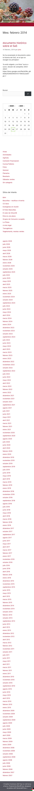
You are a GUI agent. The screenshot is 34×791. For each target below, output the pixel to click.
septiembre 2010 (9, 686)
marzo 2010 (7, 701)
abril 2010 (6, 698)
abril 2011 (6, 664)
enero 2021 (7, 429)
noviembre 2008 (9, 751)
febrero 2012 (7, 646)
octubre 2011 (7, 652)
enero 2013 (7, 630)
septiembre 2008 (9, 757)
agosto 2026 (7, 241)
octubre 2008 (8, 754)
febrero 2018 (7, 522)
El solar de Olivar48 (10, 213)
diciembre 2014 (8, 605)
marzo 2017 (7, 550)
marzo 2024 (7, 318)
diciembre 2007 (8, 772)
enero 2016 (7, 578)
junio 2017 (6, 541)
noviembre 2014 (9, 609)
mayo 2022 (7, 380)
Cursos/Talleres (8, 164)
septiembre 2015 (9, 587)
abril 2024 (6, 315)
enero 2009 (7, 744)
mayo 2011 (7, 661)
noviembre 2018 (8, 494)
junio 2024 (6, 309)
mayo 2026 (7, 250)
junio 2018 (6, 510)
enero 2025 (7, 294)
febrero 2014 (7, 615)
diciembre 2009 (8, 711)
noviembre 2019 (9, 460)
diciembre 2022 (8, 361)
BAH (4, 197)
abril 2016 (6, 572)
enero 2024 (7, 324)
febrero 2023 (7, 355)
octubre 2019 (7, 463)
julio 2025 (6, 275)
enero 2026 (7, 263)
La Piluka (6, 222)
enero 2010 (7, 707)
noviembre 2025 (9, 266)
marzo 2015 (7, 599)
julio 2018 (6, 507)
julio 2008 (6, 763)
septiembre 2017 (9, 534)
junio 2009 (7, 729)
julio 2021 (6, 411)
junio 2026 (6, 247)
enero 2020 (7, 454)
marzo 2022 (7, 386)
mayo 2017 (7, 544)
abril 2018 (6, 516)
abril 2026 (6, 253)
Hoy (26, 106)
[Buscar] (28, 93)
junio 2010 (6, 692)
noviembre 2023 (9, 331)
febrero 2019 (7, 485)
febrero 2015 (7, 602)
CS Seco (6, 204)
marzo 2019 (7, 482)
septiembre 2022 (9, 371)
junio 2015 (6, 590)
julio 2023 (6, 340)
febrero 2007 (7, 775)
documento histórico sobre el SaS (14, 44)
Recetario (6, 176)
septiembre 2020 (9, 436)
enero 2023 (7, 358)
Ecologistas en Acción (11, 207)
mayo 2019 (7, 476)
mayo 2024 (7, 312)
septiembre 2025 (9, 272)
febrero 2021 (7, 426)
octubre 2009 (8, 717)
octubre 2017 (7, 531)
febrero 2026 (7, 260)
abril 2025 (6, 284)
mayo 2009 (7, 732)
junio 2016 (6, 568)
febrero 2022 (7, 389)
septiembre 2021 (9, 405)
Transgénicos (7, 228)
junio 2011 (6, 658)
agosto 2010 (7, 689)
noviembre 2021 (8, 399)
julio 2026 (6, 244)
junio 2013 (6, 624)
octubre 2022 (8, 368)
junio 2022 (6, 377)
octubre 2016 (7, 562)
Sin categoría (7, 182)
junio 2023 (6, 343)
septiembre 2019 (9, 466)
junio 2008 (6, 766)
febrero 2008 (7, 769)
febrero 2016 (7, 575)
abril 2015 (6, 596)
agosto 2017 (7, 538)
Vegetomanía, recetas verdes (13, 231)
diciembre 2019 (8, 457)
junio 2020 (6, 445)
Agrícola (6, 158)
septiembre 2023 (9, 337)
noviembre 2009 (9, 714)
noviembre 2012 (8, 636)
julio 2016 (6, 565)
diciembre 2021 (8, 395)
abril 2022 (6, 383)
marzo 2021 (7, 423)
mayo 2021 (7, 417)
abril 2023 (6, 349)
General (5, 170)
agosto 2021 (7, 408)
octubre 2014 (7, 612)
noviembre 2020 (9, 433)
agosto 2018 (7, 504)
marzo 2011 (7, 667)
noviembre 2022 (9, 365)
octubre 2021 (7, 402)
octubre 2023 (8, 334)
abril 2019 (6, 479)
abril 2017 (6, 547)
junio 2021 (6, 414)
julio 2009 (6, 726)
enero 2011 (7, 673)
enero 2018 (7, 525)
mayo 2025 (7, 281)
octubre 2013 (7, 618)
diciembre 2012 (8, 633)
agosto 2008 (7, 760)
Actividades (7, 155)
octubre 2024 (8, 300)
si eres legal (7, 225)
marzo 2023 (7, 352)
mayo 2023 (7, 346)
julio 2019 (6, 470)
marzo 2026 (7, 256)
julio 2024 (6, 306)
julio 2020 (6, 442)
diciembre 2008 (8, 748)
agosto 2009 (7, 723)
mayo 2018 (7, 513)
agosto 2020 (7, 439)
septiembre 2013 (9, 621)
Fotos (5, 167)
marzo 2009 (7, 738)
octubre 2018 (7, 497)
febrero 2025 (7, 290)
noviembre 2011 (8, 649)
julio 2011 (6, 655)
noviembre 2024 (9, 297)
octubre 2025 (8, 269)
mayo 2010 (7, 695)
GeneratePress (21, 788)
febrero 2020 (7, 451)
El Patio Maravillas (9, 210)
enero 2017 (7, 556)
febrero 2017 (7, 553)
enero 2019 (7, 488)
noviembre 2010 (9, 680)
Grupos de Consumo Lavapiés (14, 219)
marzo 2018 (7, 519)
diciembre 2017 (8, 528)
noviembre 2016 (9, 559)
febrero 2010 (7, 704)
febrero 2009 (7, 741)
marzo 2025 (7, 287)
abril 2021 (6, 420)
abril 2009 (6, 735)
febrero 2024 (7, 321)
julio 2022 (6, 374)
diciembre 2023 (8, 328)
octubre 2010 (7, 683)
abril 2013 (6, 627)
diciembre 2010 (8, 677)
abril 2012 (6, 639)
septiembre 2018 (9, 500)
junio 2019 (6, 473)
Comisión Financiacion (11, 161)
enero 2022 (7, 392)
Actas (5, 152)
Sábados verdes (9, 179)
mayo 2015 (7, 593)
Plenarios (6, 173)
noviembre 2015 (8, 584)
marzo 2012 (7, 643)
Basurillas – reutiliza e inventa (13, 200)
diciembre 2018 (8, 491)
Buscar (5, 90)
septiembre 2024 (9, 303)
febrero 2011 (7, 670)
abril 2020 (6, 448)
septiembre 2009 (9, 720)
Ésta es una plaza (9, 216)
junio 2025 (6, 278)
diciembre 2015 (8, 581)
